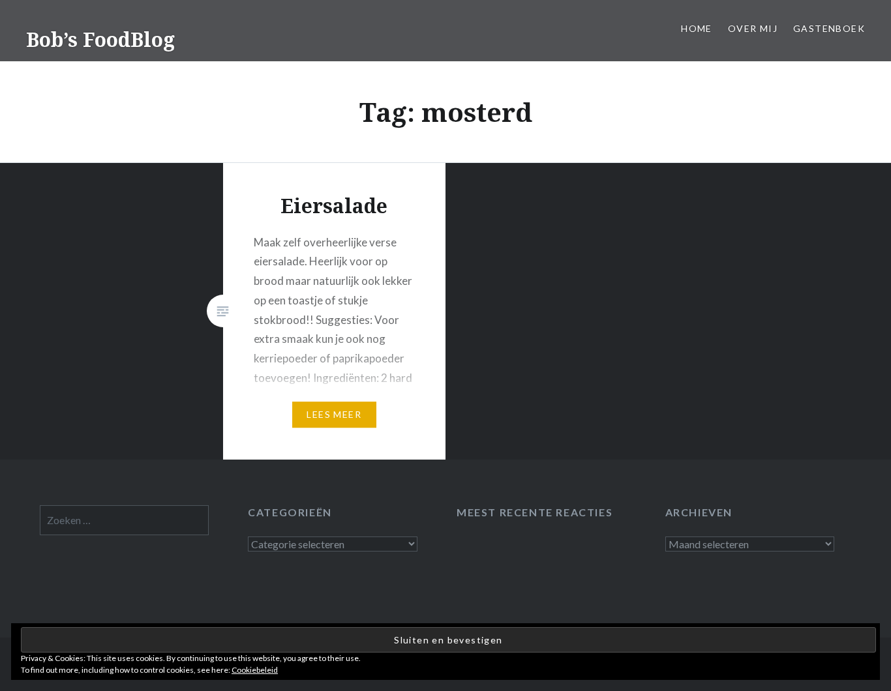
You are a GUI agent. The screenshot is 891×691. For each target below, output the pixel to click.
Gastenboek (829, 28)
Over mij (753, 28)
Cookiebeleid (255, 670)
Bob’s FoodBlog (100, 39)
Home (696, 28)
